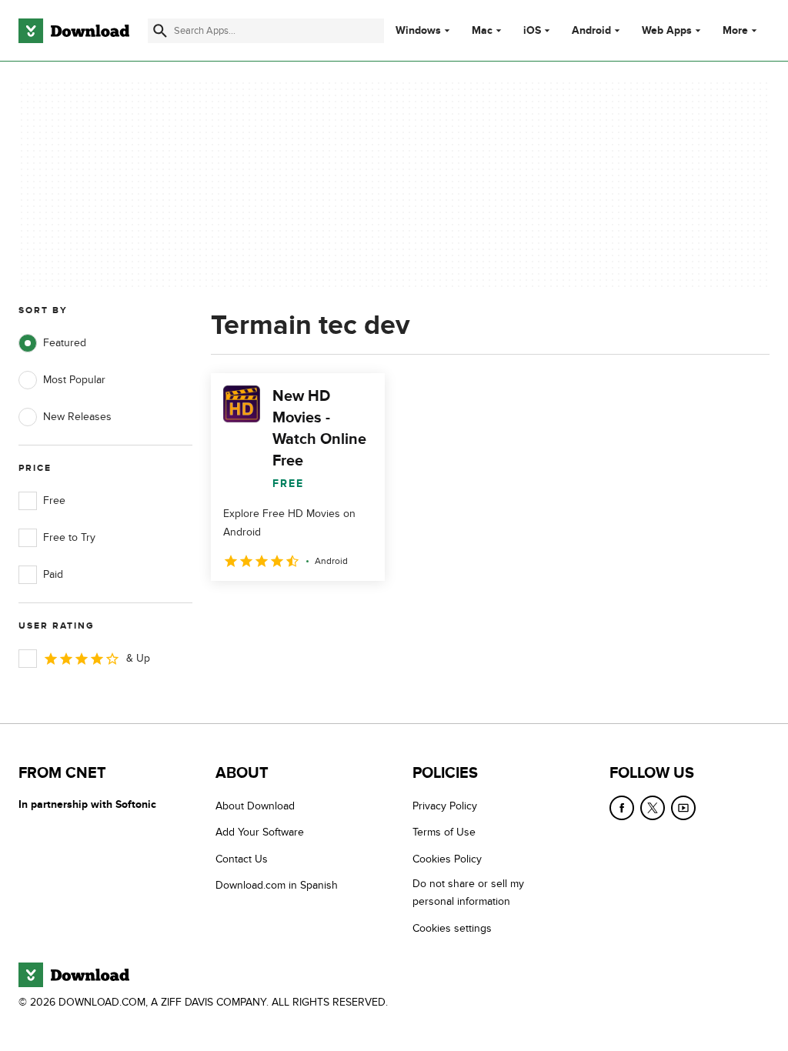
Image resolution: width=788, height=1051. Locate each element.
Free (54, 500)
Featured (64, 342)
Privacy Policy (444, 805)
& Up (138, 658)
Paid (53, 574)
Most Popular (74, 379)
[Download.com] (73, 30)
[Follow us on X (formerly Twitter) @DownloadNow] (652, 808)
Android (591, 30)
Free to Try (69, 537)
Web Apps (667, 30)
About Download (255, 805)
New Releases (77, 416)
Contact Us (241, 859)
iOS (532, 30)
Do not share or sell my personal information (468, 892)
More (735, 30)
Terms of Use (444, 832)
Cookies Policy (447, 859)
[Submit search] (160, 30)
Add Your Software (259, 832)
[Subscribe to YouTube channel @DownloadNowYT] (683, 808)
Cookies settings (452, 928)
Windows (418, 30)
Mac (482, 30)
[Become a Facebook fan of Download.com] (621, 808)
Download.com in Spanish (276, 885)
